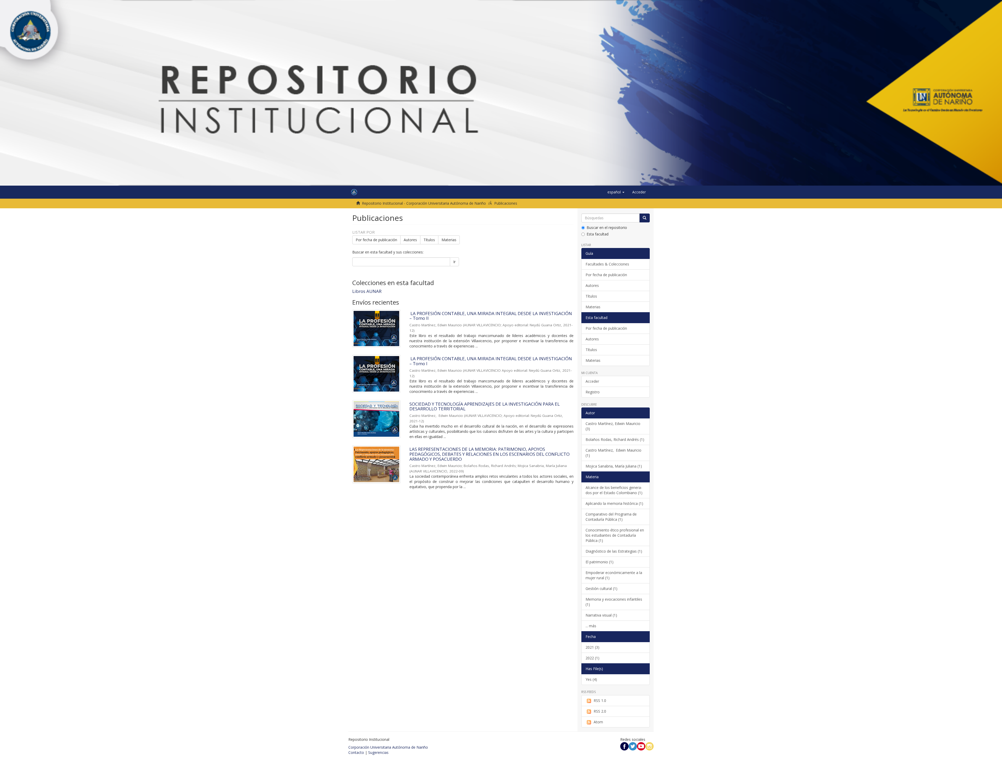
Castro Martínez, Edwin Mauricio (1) (613, 453)
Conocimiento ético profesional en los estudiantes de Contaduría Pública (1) (615, 535)
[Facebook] (624, 745)
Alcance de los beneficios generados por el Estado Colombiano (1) (614, 490)
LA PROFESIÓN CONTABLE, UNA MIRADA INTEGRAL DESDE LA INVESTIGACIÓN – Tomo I (490, 361)
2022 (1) (592, 657)
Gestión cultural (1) (601, 588)
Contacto (356, 752)
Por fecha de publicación (376, 239)
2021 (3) (592, 647)
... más (591, 625)
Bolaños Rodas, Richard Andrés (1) (615, 439)
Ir (454, 261)
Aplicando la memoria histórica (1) (614, 503)
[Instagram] (649, 745)
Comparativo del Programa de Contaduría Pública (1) (611, 517)
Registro (593, 391)
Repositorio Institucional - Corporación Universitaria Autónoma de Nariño (424, 203)
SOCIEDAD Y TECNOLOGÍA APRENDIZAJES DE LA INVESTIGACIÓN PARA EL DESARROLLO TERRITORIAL (484, 406)
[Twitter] (633, 745)
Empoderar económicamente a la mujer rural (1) (614, 575)
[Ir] (644, 218)
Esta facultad (598, 234)
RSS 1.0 (600, 700)
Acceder (592, 381)
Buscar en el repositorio (607, 227)
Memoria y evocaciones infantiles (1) (614, 602)
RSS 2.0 (600, 711)
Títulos (429, 239)
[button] (616, 192)
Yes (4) (591, 679)
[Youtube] (641, 745)
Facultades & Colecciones (607, 264)
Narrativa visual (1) (601, 615)
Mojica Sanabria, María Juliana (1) (614, 466)
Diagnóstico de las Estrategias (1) (614, 551)
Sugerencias (378, 752)
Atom (598, 721)
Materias (449, 239)
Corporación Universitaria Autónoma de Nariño (388, 747)
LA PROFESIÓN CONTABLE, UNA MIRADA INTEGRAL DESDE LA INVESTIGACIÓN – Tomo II (490, 315)
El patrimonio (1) (599, 561)
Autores (410, 239)
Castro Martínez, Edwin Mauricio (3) (613, 426)
